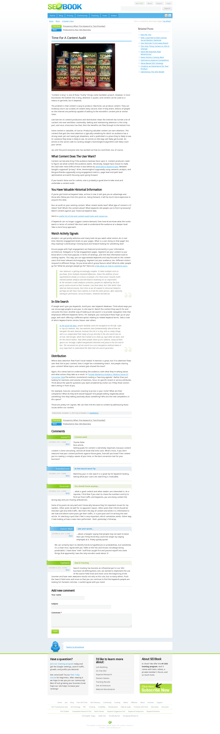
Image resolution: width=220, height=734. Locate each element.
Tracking (92, 707)
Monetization (113, 707)
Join (139, 3)
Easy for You (146, 34)
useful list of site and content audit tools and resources (83, 216)
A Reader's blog (67, 21)
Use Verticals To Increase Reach (154, 43)
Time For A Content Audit (68, 38)
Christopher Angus (88, 716)
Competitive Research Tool (81, 711)
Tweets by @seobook (75, 647)
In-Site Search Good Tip (85, 468)
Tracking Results (103, 682)
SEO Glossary (95, 702)
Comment (56, 613)
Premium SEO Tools (141, 707)
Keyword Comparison (136, 711)
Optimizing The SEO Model (152, 72)
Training (95, 15)
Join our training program (61, 664)
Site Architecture (103, 685)
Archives (151, 702)
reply (68, 444)
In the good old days (68, 325)
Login (169, 3)
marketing (94, 413)
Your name (56, 595)
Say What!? (167, 21)
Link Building (101, 667)
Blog (61, 15)
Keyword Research (104, 674)
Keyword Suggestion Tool (116, 711)
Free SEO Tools (82, 702)
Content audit (81, 437)
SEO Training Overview (59, 707)
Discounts (165, 707)
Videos (114, 15)
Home (52, 15)
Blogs (58, 21)
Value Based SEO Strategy (152, 63)
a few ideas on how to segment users (111, 266)
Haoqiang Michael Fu (130, 716)
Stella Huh (102, 716)
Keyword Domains (153, 711)
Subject (54, 604)
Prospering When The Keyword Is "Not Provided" (84, 26)
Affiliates (134, 702)
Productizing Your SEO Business (77, 30)
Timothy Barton (114, 716)
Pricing (70, 15)
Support (159, 3)
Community (82, 15)
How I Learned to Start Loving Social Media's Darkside (154, 38)
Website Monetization (105, 689)
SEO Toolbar (64, 711)
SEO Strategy (75, 707)
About (150, 3)
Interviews (155, 707)
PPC (84, 707)
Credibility (101, 707)
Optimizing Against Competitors (155, 60)
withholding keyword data (106, 166)
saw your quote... (85, 528)
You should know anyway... (87, 486)
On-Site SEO (101, 671)
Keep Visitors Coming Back (152, 57)
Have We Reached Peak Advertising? (151, 52)
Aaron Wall (66, 528)
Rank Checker (99, 711)
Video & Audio (126, 707)
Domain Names (102, 678)
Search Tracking (82, 563)
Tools (104, 15)
